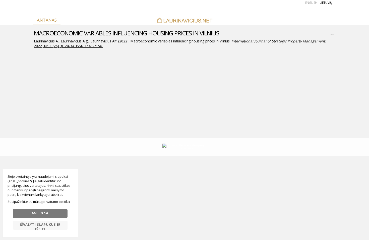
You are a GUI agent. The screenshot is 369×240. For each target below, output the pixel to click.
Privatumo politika (56, 201)
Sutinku (40, 212)
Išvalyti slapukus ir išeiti (40, 226)
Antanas (47, 20)
